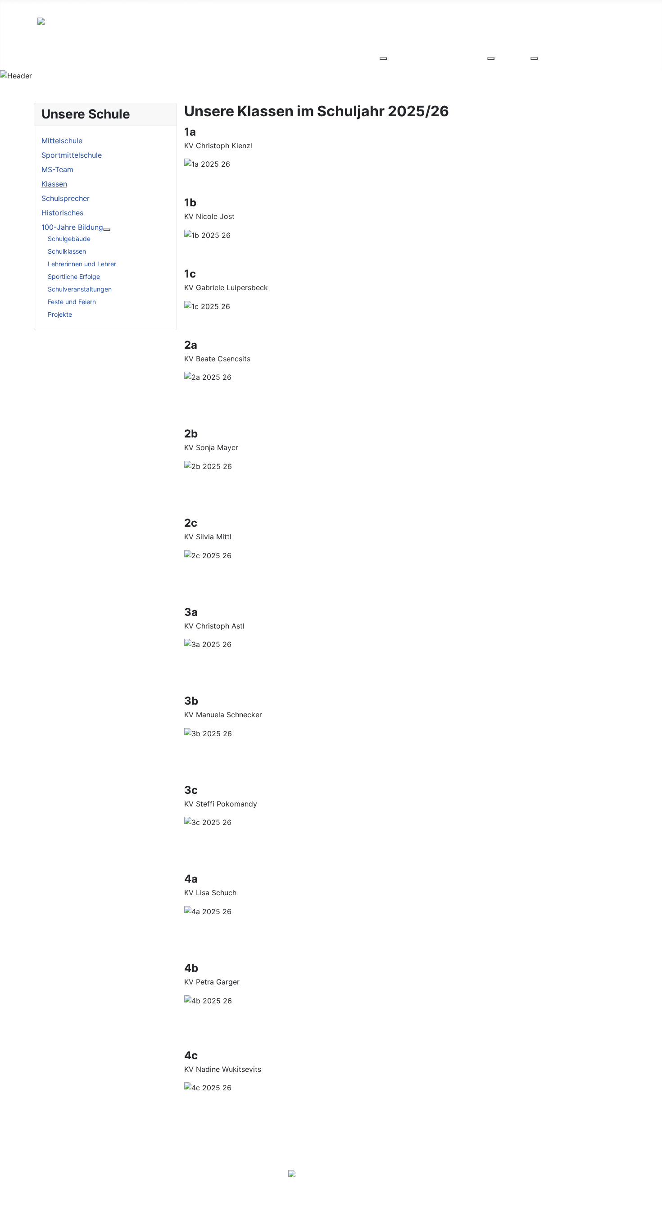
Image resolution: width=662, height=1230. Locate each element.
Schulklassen (67, 251)
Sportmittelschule (71, 154)
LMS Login (504, 1177)
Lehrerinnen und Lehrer (82, 264)
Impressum (606, 1177)
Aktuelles (112, 55)
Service (209, 55)
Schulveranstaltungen (80, 289)
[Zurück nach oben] (651, 1219)
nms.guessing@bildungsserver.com (209, 5)
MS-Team (57, 169)
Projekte (60, 314)
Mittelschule (61, 140)
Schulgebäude (69, 238)
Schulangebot (163, 55)
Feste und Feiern (72, 301)
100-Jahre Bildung (72, 227)
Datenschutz (555, 1177)
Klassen (54, 183)
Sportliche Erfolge (74, 276)
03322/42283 (124, 5)
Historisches (62, 212)
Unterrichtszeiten (446, 1177)
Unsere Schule (61, 55)
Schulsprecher (65, 198)
